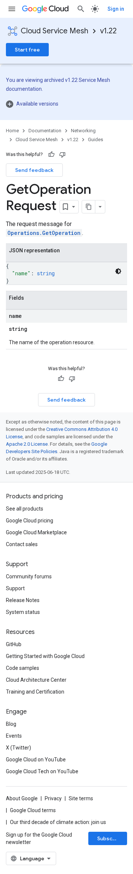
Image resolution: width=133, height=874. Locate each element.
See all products (24, 509)
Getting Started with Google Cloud (45, 656)
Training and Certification (35, 692)
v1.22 (108, 31)
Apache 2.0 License (27, 444)
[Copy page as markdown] (88, 206)
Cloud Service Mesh (54, 31)
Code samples (22, 668)
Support (15, 588)
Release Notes (23, 600)
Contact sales (22, 544)
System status (23, 612)
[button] (66, 103)
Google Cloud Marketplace (36, 532)
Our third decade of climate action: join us (58, 822)
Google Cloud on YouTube (36, 759)
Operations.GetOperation (44, 232)
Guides (95, 139)
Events (14, 736)
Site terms (81, 798)
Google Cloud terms (33, 810)
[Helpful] (51, 154)
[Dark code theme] (118, 271)
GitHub (13, 644)
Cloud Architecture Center (36, 680)
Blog (11, 724)
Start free (27, 49)
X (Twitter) (18, 748)
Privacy (53, 798)
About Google (22, 798)
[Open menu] (11, 9)
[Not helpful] (62, 154)
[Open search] (80, 8)
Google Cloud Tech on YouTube (42, 771)
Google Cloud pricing (29, 521)
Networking (83, 130)
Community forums (29, 576)
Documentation (44, 130)
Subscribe (110, 838)
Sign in (116, 9)
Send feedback (34, 170)
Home (12, 130)
